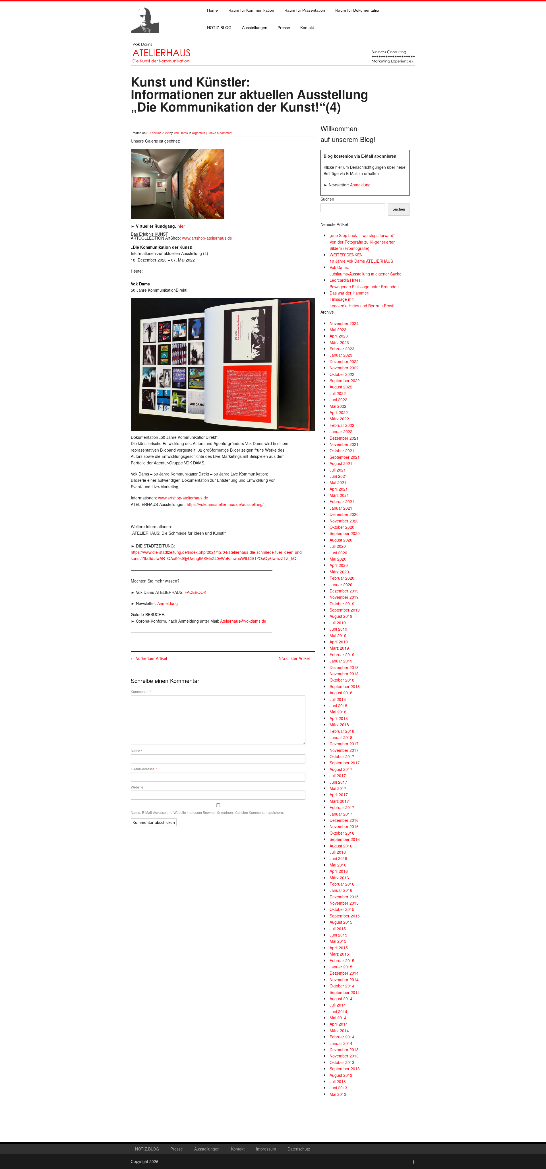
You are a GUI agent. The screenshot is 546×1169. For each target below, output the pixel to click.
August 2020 (341, 540)
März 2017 (339, 801)
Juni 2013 (338, 1087)
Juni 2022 (338, 399)
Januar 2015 (341, 967)
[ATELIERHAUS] (145, 39)
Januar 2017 (341, 814)
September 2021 (345, 457)
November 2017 (344, 750)
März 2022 (339, 418)
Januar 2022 (341, 431)
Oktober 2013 (342, 1062)
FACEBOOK (195, 592)
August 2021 (341, 463)
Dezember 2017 (344, 743)
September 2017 (345, 762)
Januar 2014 (341, 1043)
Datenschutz (299, 1149)
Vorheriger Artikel (149, 658)
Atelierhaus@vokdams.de (243, 621)
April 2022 (339, 412)
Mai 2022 (338, 406)
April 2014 (339, 1024)
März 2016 (339, 877)
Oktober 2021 (342, 450)
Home (212, 10)
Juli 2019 (338, 622)
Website (137, 787)
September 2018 (345, 686)
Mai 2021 (338, 482)
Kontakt (307, 27)
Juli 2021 (338, 470)
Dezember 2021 (344, 438)
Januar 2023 (341, 355)
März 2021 (339, 495)
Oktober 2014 (342, 986)
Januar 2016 (341, 890)
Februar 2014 (342, 1037)
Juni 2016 (338, 858)
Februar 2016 (342, 884)
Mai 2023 (338, 329)
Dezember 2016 (344, 820)
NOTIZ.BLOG (219, 27)
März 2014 (339, 1030)
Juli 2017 (338, 775)
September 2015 (345, 916)
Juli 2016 (338, 852)
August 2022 (341, 387)
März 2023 (339, 342)
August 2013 (341, 1075)
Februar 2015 (342, 960)
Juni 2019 (338, 629)
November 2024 (344, 323)
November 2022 (344, 368)
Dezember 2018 (344, 667)
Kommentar (141, 691)
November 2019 (344, 597)
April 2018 (339, 718)
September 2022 (345, 380)
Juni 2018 (338, 705)
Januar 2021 (341, 508)
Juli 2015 (338, 928)
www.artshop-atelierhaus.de (183, 498)
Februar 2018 (342, 731)
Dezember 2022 (344, 361)
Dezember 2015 (344, 897)
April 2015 (339, 947)
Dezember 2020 (344, 514)
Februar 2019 (342, 654)
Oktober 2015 (342, 909)
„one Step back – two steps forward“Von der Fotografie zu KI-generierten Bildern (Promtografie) (363, 241)
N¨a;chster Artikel (297, 658)
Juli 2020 (338, 546)
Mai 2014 (338, 1017)
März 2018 (339, 724)
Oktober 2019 (342, 603)
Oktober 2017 (342, 756)
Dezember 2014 (344, 973)
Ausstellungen (254, 27)
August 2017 (341, 769)
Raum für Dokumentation (357, 10)
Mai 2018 (338, 712)
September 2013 (345, 1068)
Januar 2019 (341, 661)
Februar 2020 (342, 578)
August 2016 (341, 846)
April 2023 (339, 336)
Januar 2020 (341, 584)
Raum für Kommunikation (251, 10)
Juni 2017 (338, 782)
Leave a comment (220, 132)
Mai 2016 (338, 865)
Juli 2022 (338, 393)
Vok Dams (181, 132)
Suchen (327, 199)
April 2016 (339, 871)
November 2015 (344, 903)
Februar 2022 (342, 425)
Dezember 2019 (344, 591)
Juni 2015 (338, 935)
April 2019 (339, 642)
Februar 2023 (342, 348)
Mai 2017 (338, 788)
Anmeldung (167, 603)
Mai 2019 (338, 635)
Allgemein (198, 132)
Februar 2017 (342, 807)
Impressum (266, 1149)
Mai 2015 (338, 941)
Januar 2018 (341, 737)
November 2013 (344, 1056)
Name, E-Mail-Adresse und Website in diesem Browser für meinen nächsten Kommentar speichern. (207, 812)
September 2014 (345, 992)
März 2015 (339, 954)
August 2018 (341, 692)
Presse (284, 27)
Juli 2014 (338, 1005)
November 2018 (344, 673)
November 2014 (344, 979)
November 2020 (344, 521)
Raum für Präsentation (304, 10)
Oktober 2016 (342, 833)
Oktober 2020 (342, 527)
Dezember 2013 (344, 1049)
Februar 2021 (342, 501)
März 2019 (339, 648)
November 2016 (344, 826)
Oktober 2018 (342, 680)
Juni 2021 (338, 476)
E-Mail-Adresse (144, 768)
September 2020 (345, 533)
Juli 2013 (338, 1081)
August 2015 (341, 922)
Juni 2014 (338, 1011)
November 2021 (344, 444)
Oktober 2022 (342, 374)
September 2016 (345, 839)
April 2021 (339, 489)
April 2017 (339, 794)
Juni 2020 (338, 552)
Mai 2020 (338, 559)
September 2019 (345, 610)
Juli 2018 (338, 699)
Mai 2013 (338, 1094)
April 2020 (339, 565)
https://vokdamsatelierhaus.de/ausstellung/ (225, 504)
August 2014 (341, 998)
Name (136, 750)
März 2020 (339, 572)
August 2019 (341, 616)
